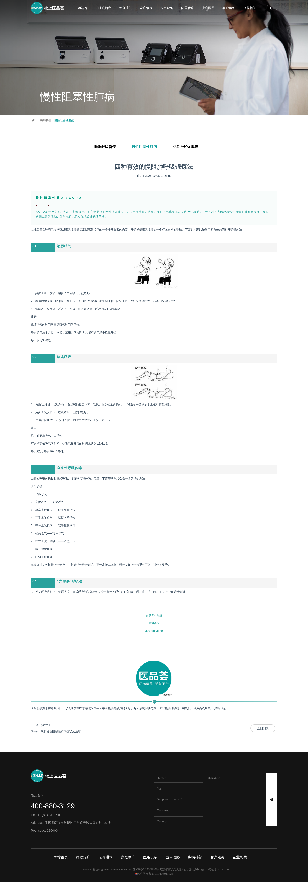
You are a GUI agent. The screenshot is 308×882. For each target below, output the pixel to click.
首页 (34, 120)
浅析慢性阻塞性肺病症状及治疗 (61, 731)
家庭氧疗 (146, 8)
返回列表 (263, 728)
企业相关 (249, 8)
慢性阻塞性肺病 (64, 120)
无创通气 (125, 8)
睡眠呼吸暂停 (105, 147)
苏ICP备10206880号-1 (147, 869)
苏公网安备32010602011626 (155, 873)
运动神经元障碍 (185, 147)
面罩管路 (187, 8)
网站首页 (84, 8)
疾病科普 (208, 8)
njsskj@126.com (52, 815)
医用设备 (166, 8)
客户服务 (228, 8)
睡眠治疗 (104, 8)
